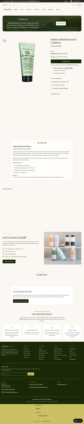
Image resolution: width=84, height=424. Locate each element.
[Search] (42, 5)
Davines (56, 357)
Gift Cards (41, 359)
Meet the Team (27, 353)
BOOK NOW (7, 9)
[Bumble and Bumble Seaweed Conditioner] (66, 103)
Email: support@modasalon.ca (38, 387)
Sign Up (31, 374)
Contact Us (26, 357)
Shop (22, 9)
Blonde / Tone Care (58, 351)
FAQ (70, 357)
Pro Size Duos (42, 355)
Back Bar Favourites (43, 353)
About (57, 9)
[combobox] (28, 5)
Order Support (72, 359)
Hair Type (36, 9)
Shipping (53, 56)
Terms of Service (73, 355)
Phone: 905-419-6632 (8, 389)
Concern (29, 9)
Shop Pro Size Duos (9, 261)
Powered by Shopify (46, 421)
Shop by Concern (43, 351)
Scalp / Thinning (57, 353)
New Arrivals (42, 357)
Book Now (26, 348)
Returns (71, 351)
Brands (15, 9)
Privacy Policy (72, 353)
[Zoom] (26, 62)
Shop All (41, 348)
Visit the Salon (27, 355)
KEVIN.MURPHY (57, 359)
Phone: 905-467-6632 (36, 384)
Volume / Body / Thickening (60, 355)
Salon (43, 9)
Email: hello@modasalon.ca (9, 392)
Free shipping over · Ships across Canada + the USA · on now (21, 1)
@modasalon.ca (62, 384)
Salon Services (27, 351)
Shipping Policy (72, 348)
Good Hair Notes (58, 348)
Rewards (51, 9)
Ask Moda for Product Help (20, 301)
